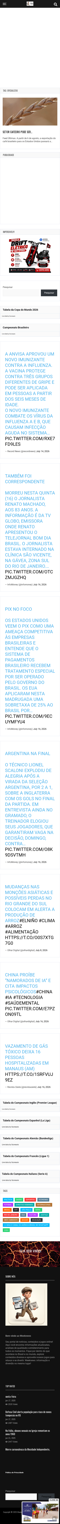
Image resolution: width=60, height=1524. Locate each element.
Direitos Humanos (24, 1205)
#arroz (13, 926)
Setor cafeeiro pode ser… (17, 132)
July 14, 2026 (42, 451)
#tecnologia (28, 997)
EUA (23, 1215)
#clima (47, 920)
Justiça (44, 1215)
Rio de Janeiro (10, 1215)
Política (8, 1200)
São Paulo (26, 1210)
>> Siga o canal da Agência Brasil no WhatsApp (26, 1225)
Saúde (19, 1200)
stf (16, 1210)
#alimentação (21, 932)
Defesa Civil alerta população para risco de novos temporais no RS (28, 1400)
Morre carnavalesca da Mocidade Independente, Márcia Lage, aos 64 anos (27, 1438)
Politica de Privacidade (14, 1473)
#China (44, 991)
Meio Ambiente (11, 1220)
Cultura (32, 1215)
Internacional (44, 1205)
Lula (6, 1230)
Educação (36, 1220)
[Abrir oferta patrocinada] (30, 255)
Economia (43, 1200)
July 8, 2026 (41, 950)
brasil (7, 1210)
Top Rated (10, 1386)
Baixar (25, 1220)
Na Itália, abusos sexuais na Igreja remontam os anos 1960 (27, 1419)
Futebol (8, 1205)
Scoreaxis (12, 316)
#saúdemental (22, 1003)
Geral (38, 1210)
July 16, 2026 (39, 584)
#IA (8, 997)
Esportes (30, 1200)
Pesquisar (8, 287)
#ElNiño (28, 920)
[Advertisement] (30, 48)
